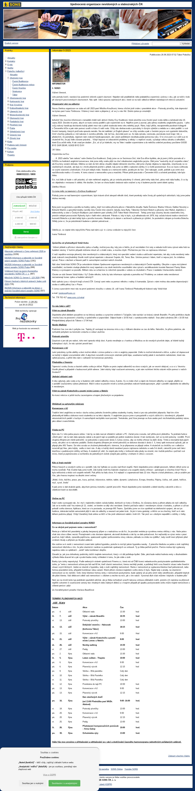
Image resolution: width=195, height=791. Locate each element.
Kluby (9, 141)
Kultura (10, 151)
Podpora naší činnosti (17, 145)
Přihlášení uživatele (140, 43)
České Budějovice (20, 81)
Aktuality (11, 58)
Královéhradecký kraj (19, 108)
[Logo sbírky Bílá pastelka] (26, 184)
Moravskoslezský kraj (19, 115)
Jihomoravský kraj (18, 98)
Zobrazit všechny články (179, 756)
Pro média (11, 148)
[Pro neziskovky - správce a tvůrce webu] (26, 318)
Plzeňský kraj (16, 125)
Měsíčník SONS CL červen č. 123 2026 (22, 277)
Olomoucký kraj (17, 118)
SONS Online (117, 769)
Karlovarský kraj (17, 101)
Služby (10, 68)
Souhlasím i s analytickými (64, 783)
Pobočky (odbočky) (15, 71)
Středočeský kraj (17, 131)
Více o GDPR (49, 775)
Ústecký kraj (15, 135)
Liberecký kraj (16, 111)
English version (11, 43)
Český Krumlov (19, 88)
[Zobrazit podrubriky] (6, 61)
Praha (12, 128)
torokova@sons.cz (67, 293)
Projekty (11, 155)
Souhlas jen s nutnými (32, 783)
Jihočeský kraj (16, 78)
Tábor (14, 95)
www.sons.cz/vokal (75, 297)
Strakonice (17, 91)
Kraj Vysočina (16, 105)
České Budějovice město (23, 85)
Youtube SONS (131, 769)
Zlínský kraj (15, 138)
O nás (10, 64)
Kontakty (11, 61)
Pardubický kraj (16, 121)
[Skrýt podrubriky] (6, 71)
